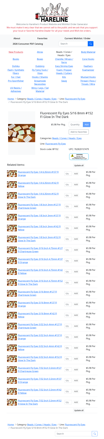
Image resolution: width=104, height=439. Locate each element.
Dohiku (16, 66)
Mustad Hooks (88, 77)
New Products (16, 51)
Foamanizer (88, 69)
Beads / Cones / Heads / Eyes (42, 98)
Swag (64, 80)
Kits (64, 77)
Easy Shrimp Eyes (64, 66)
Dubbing (39, 66)
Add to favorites (79, 131)
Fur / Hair (16, 77)
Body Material (88, 51)
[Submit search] (90, 43)
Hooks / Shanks (40, 77)
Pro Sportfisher (16, 80)
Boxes (40, 59)
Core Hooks (88, 59)
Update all (79, 165)
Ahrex (40, 51)
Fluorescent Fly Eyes (75, 98)
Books (16, 59)
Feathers (88, 66)
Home (11, 98)
